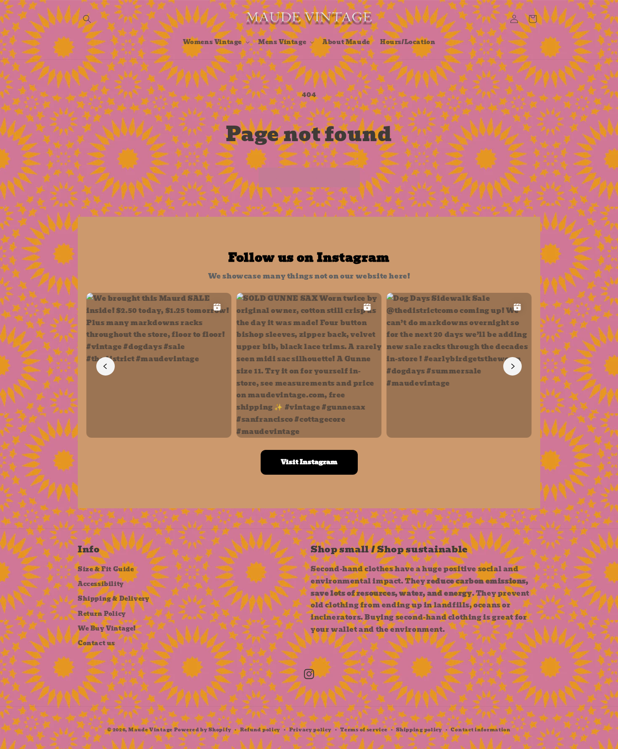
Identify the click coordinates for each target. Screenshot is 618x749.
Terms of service (363, 729)
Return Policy (102, 613)
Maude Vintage (151, 729)
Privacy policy (310, 729)
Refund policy (260, 729)
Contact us (96, 643)
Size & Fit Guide (106, 569)
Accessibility (101, 584)
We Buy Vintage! (107, 628)
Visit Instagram (309, 462)
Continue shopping (309, 177)
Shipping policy (419, 729)
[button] (87, 19)
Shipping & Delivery (113, 598)
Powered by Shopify (203, 729)
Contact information (480, 729)
